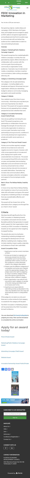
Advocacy (7, 434)
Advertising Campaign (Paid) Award (12, 351)
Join (5, 431)
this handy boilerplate (20, 315)
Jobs (5, 429)
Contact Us (7, 439)
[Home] (12, 8)
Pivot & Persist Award (7, 337)
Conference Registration (11, 437)
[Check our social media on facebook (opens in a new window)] (6, 3)
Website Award (6, 357)
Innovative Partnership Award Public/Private (15, 363)
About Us (6, 426)
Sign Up (15, 417)
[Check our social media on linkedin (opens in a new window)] (9, 3)
